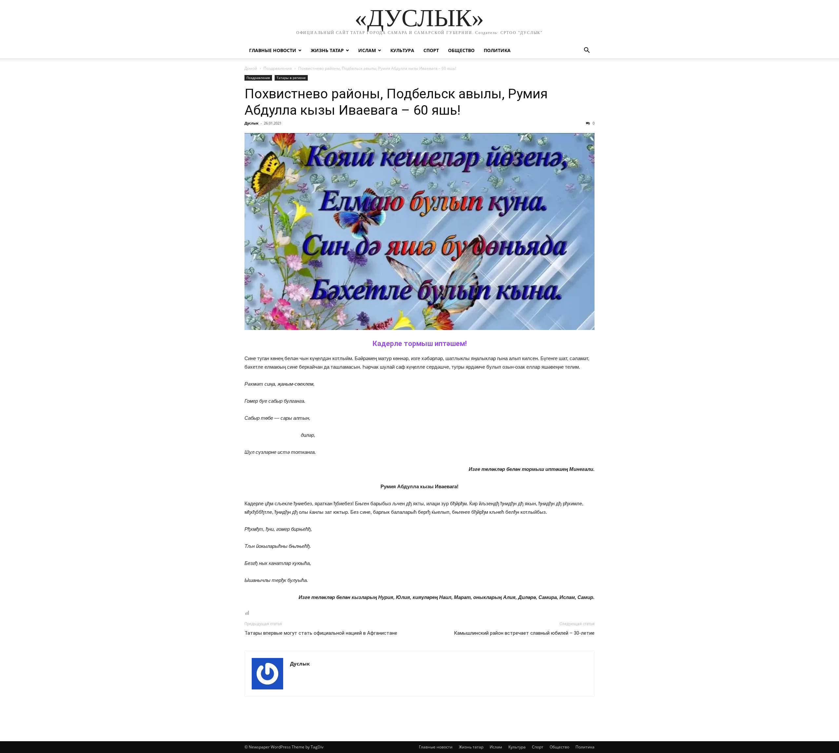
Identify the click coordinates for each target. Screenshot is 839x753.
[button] (587, 51)
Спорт (431, 50)
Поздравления (277, 68)
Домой (250, 68)
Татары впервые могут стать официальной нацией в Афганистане (320, 633)
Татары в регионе (291, 77)
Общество (461, 50)
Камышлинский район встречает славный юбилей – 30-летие (524, 633)
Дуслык (251, 123)
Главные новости (272, 50)
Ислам (367, 50)
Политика (497, 50)
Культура (402, 50)
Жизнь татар (327, 50)
